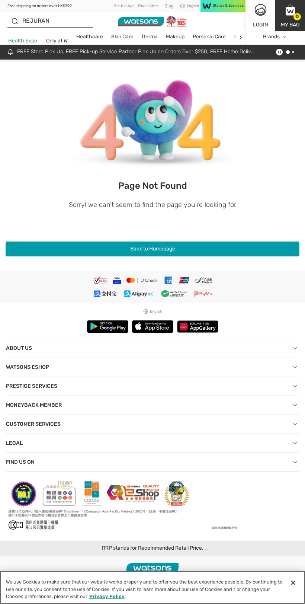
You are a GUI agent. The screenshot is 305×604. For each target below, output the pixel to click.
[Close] (293, 583)
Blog (169, 6)
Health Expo (22, 41)
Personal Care (209, 36)
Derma (150, 36)
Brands (271, 36)
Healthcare (89, 36)
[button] (290, 15)
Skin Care (122, 36)
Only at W (57, 41)
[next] (240, 37)
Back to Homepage (152, 249)
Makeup (175, 36)
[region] (152, 587)
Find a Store (148, 6)
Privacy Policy (107, 596)
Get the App (124, 6)
